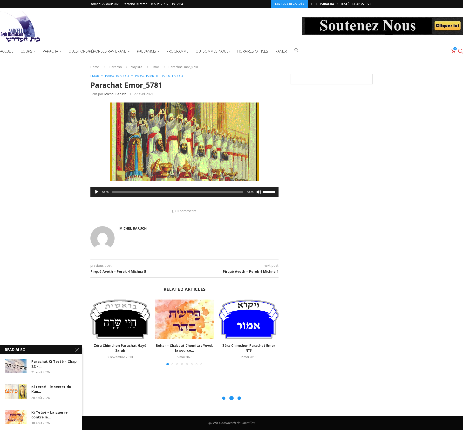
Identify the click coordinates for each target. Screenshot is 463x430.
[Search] (460, 51)
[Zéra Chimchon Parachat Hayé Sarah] (120, 319)
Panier (281, 51)
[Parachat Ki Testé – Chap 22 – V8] (16, 366)
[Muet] (258, 192)
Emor (155, 67)
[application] (184, 192)
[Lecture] (96, 192)
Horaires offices (252, 51)
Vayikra (136, 67)
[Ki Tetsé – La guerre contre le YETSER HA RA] (16, 417)
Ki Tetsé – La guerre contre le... (49, 414)
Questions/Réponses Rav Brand (97, 51)
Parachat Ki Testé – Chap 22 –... (54, 364)
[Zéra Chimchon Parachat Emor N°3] (249, 319)
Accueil (6, 51)
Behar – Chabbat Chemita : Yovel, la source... (184, 348)
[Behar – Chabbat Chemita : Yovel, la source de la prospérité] (184, 319)
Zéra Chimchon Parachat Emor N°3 (248, 348)
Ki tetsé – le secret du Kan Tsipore (348, 4)
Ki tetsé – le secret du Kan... (51, 389)
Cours (26, 51)
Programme (177, 51)
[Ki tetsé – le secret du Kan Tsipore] (16, 391)
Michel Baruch (115, 94)
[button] (311, 4)
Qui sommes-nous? (213, 51)
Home (94, 67)
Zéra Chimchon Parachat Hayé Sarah (120, 348)
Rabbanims (146, 51)
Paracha (50, 51)
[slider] (269, 191)
